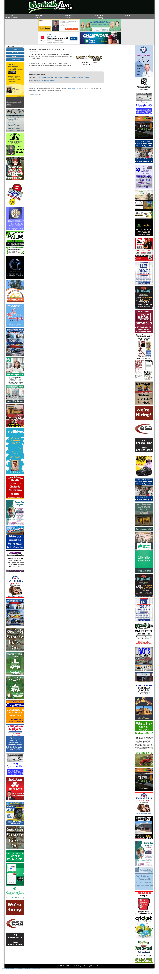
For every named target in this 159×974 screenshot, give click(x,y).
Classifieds (99, 15)
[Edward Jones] (59, 31)
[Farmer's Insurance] (15, 597)
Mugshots (38, 15)
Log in (99, 966)
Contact (127, 15)
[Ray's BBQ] (144, 671)
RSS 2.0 (36, 90)
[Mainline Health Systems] (100, 31)
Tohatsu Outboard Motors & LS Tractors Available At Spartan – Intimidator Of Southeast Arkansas (63, 77)
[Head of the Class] (15, 180)
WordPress (93, 966)
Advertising (99, 18)
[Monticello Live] (59, 44)
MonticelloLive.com (11, 18)
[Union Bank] (144, 284)
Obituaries (68, 15)
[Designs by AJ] (15, 254)
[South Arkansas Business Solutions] (144, 914)
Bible (15, 49)
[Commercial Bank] (15, 898)
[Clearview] (15, 722)
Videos (37, 18)
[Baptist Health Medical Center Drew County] (100, 44)
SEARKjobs (9, 15)
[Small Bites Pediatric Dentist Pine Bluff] (15, 474)
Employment (79, 88)
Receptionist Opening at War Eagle (45, 80)
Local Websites (15, 59)
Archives (68, 18)
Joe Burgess (79, 966)
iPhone (38, 51)
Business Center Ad (71, 88)
